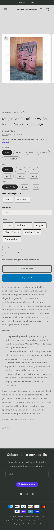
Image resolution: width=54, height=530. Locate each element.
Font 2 (20, 170)
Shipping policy (20, 524)
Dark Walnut (11, 159)
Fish (36, 187)
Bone (24, 187)
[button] (5, 10)
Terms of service (44, 520)
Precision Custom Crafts (25, 516)
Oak (31, 153)
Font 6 (34, 176)
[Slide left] (21, 105)
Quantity (5, 247)
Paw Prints (10, 187)
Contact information (35, 524)
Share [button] (8, 428)
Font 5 (21, 176)
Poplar (19, 153)
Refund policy (17, 520)
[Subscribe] (45, 474)
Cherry (43, 153)
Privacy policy (30, 520)
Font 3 (33, 170)
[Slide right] (33, 105)
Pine (7, 153)
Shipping (5, 134)
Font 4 (8, 176)
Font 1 (7, 170)
